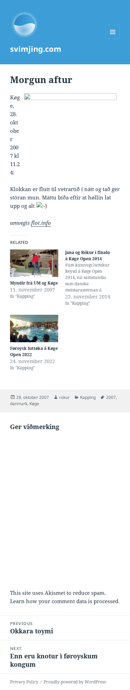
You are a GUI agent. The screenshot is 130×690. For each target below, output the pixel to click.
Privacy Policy (24, 682)
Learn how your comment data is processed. (65, 601)
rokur (64, 397)
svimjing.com (35, 48)
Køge (34, 403)
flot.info (41, 222)
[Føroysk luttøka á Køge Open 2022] (34, 328)
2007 (111, 397)
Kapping (88, 397)
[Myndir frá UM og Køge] (34, 263)
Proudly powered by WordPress (75, 682)
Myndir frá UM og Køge (34, 283)
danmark (18, 403)
